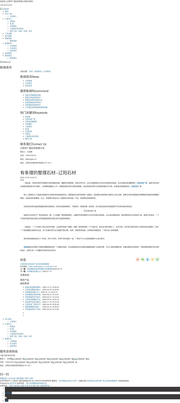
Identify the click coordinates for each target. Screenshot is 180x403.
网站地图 (20, 378)
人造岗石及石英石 (17, 28)
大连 (14, 385)
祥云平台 (13, 383)
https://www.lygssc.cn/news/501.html (43, 266)
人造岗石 (28, 126)
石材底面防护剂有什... (33, 297)
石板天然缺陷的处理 (33, 95)
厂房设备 (8, 33)
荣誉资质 (8, 38)
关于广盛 (8, 14)
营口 (38, 385)
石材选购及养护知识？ (33, 102)
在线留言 (8, 53)
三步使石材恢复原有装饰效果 (36, 107)
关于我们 (8, 319)
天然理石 (13, 26)
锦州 (34, 385)
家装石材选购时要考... (33, 287)
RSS (26, 378)
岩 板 (12, 23)
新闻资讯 (8, 43)
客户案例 (8, 36)
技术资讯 (13, 50)
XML (31, 378)
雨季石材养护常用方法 (33, 100)
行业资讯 (13, 48)
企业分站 (11, 378)
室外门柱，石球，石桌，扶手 (21, 31)
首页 (6, 11)
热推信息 (3, 378)
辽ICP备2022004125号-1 (68, 380)
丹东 (30, 385)
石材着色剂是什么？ (34, 271)
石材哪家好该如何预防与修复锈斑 (40, 269)
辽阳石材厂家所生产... (33, 304)
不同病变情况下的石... (33, 309)
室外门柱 (28, 138)
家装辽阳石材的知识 (33, 97)
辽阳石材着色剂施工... (33, 289)
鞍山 (18, 385)
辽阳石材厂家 (30, 119)
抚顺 (22, 385)
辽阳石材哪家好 (31, 121)
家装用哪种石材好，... (33, 306)
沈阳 (10, 385)
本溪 (26, 385)
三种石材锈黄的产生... (33, 299)
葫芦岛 (46, 385)
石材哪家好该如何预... (33, 294)
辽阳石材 (28, 131)
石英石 (27, 133)
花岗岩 (12, 21)
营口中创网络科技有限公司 (36, 383)
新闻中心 (8, 338)
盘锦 (42, 385)
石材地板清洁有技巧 (33, 105)
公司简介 (13, 16)
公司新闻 (13, 45)
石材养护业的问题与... (33, 302)
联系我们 (8, 55)
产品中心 (8, 18)
